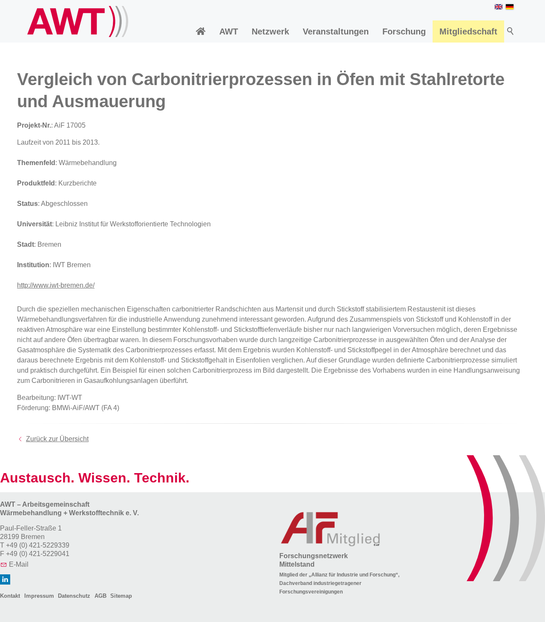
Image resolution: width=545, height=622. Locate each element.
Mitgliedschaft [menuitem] (468, 31)
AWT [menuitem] (228, 31)
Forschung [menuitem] (404, 31)
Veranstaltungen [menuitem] (336, 31)
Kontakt (10, 596)
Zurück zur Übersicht (57, 438)
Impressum (39, 596)
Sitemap (121, 596)
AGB (100, 596)
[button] (5, 579)
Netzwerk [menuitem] (270, 31)
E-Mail (19, 564)
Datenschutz (74, 596)
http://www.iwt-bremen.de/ (56, 285)
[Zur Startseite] (77, 21)
